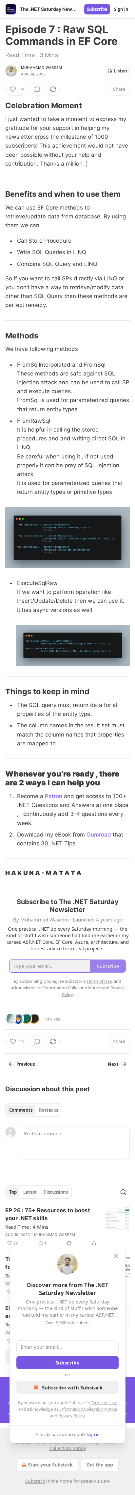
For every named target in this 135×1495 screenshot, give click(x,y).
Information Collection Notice (88, 1409)
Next (113, 1064)
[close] (116, 1256)
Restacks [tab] (48, 1110)
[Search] (123, 1192)
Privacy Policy (71, 1416)
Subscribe (97, 9)
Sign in (121, 9)
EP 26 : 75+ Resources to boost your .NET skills (47, 1214)
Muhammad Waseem (41, 67)
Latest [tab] (30, 1192)
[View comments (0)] (37, 89)
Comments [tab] (20, 1110)
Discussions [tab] (55, 1192)
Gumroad (100, 834)
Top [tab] (13, 1192)
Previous (25, 1064)
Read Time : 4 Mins (26, 1226)
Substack (35, 1481)
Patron (54, 796)
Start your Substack (50, 1465)
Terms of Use (103, 1402)
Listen (120, 71)
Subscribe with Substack (72, 1387)
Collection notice (67, 1448)
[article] (67, 1226)
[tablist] (33, 1110)
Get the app (100, 1465)
